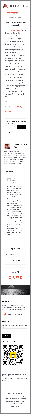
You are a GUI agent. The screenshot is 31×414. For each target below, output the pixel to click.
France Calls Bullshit (8, 111)
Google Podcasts (14, 309)
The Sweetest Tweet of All (9, 104)
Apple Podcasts (13, 307)
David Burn (17, 149)
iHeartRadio (22, 309)
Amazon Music (6, 309)
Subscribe (21, 127)
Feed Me (6, 335)
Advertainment (10, 132)
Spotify (19, 307)
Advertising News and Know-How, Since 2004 (14, 375)
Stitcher (24, 307)
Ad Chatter (12, 305)
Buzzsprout (5, 307)
